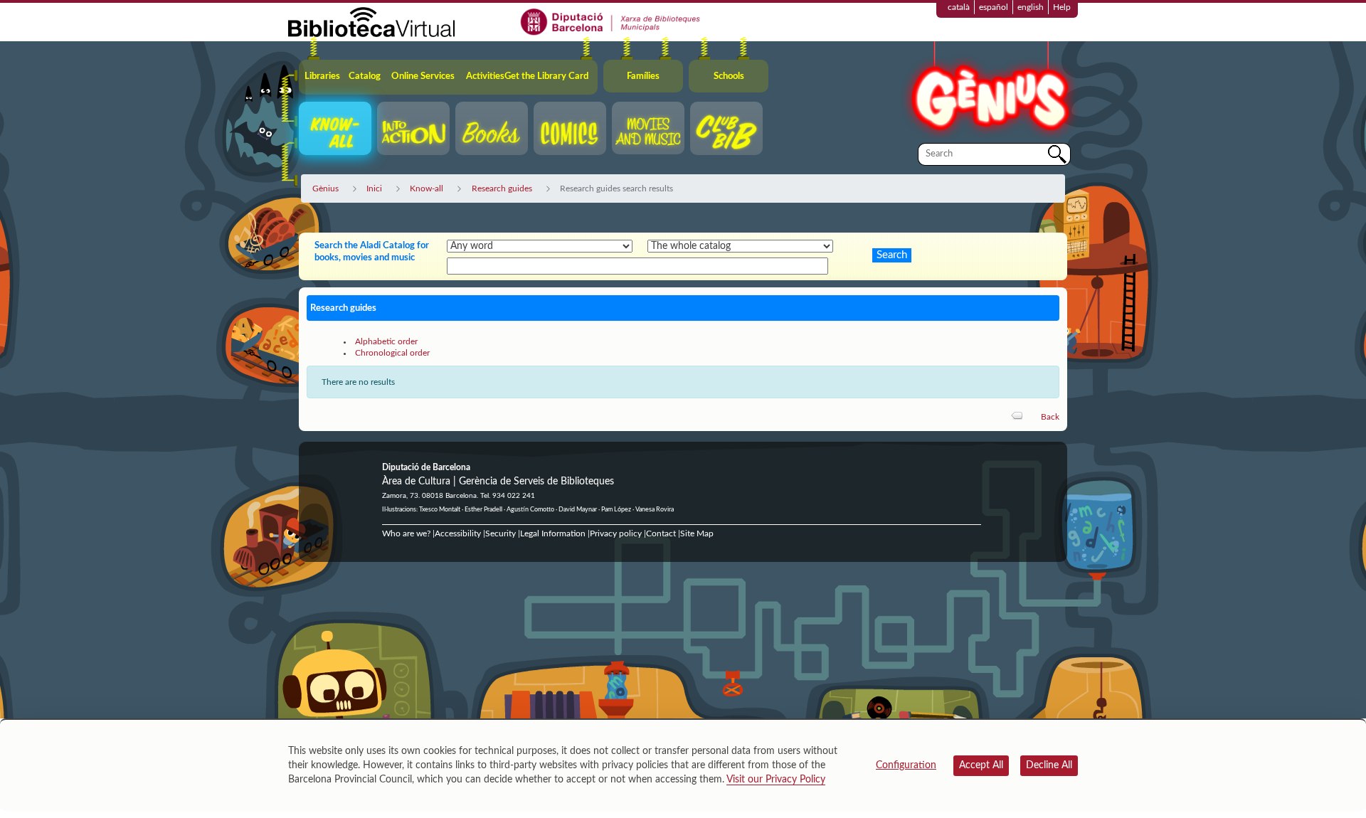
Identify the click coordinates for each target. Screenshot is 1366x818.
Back (1050, 417)
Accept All (981, 765)
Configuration (906, 765)
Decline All (1049, 765)
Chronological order (392, 353)
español (993, 7)
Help (1062, 7)
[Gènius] (989, 91)
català (959, 7)
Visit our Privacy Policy (775, 780)
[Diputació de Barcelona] (611, 21)
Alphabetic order (386, 341)
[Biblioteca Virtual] (371, 21)
